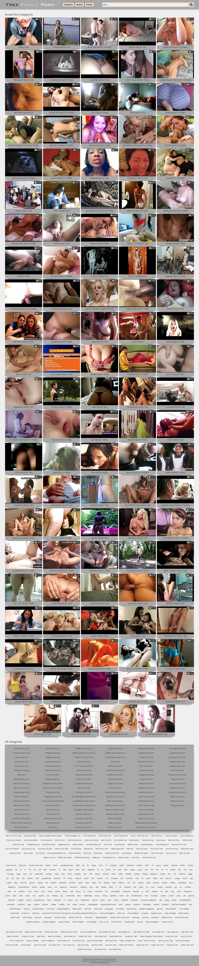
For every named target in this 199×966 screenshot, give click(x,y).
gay (191, 878)
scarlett (160, 887)
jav (120, 887)
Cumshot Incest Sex (53, 770)
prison (102, 900)
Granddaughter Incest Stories (84, 796)
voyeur (132, 870)
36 (16, 870)
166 (185, 870)
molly (121, 896)
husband (182, 874)
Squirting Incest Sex (146, 818)
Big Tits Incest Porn (22, 788)
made (75, 904)
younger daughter (49, 922)
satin (109, 900)
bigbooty (63, 887)
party (141, 887)
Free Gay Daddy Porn (88, 932)
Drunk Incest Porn (52, 805)
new (146, 870)
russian (163, 896)
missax (94, 900)
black (71, 870)
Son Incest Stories (146, 810)
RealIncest (96, 857)
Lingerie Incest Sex (115, 783)
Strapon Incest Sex (177, 753)
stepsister (126, 891)
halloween (188, 891)
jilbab (111, 887)
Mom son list (60, 840)
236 (23, 878)
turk (134, 887)
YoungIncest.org (33, 844)
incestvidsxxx (127, 853)
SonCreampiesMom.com (56, 853)
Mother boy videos (141, 853)
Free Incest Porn (156, 849)
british (86, 878)
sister (70, 874)
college (53, 904)
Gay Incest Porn (84, 788)
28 (114, 870)
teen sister (89, 917)
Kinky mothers (78, 844)
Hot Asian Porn (54, 945)
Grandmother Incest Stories (83, 805)
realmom (11, 900)
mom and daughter (107, 913)
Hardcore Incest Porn (84, 827)
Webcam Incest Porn (177, 792)
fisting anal (98, 909)
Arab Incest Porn (22, 761)
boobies (188, 887)
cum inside (120, 909)
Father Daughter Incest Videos (50, 836)
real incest (87, 853)
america (156, 883)
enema (172, 870)
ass (181, 887)
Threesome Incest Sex (177, 775)
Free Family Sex (46, 840)
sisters (97, 896)
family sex (22, 865)
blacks (34, 887)
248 (90, 874)
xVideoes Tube (123, 857)
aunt (29, 891)
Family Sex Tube (30, 836)
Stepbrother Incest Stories (146, 823)
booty (70, 878)
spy (17, 878)
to (166, 870)
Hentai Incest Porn (115, 748)
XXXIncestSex (187, 840)
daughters (12, 887)
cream (90, 891)
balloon (121, 883)
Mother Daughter (115, 818)
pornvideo (11, 904)
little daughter (171, 909)
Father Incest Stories (83, 748)
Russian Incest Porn (146, 788)
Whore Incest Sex (177, 796)
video (148, 883)
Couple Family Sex (52, 757)
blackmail (62, 883)
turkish (165, 865)
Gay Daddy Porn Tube (14, 932)
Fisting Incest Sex (84, 770)
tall (184, 896)
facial (57, 874)
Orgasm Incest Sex (146, 753)
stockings (154, 896)
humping (127, 887)
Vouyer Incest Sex (177, 788)
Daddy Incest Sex (53, 779)
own (146, 896)
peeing (40, 883)
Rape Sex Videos (13, 936)
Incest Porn (115, 761)
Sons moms (40, 853)
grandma (113, 896)
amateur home (38, 909)
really (94, 883)
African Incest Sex (21, 748)
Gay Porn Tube (83, 945)
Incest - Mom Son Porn (139, 836)
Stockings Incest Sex (177, 748)
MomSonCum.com (75, 840)
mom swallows (133, 913)
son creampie (184, 909)
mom (101, 865)
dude (9, 891)
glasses (32, 883)
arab (87, 883)
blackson (57, 878)
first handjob (92, 922)
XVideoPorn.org (147, 840)
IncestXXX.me (120, 844)
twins (79, 896)
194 (99, 883)
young (158, 865)
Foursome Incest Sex (83, 775)
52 (21, 870)
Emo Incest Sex (53, 814)
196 (128, 883)
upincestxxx (88, 849)
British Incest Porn (21, 814)
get (7, 878)
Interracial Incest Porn (115, 770)
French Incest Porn (84, 779)
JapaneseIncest (64, 844)
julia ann (160, 909)
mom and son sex (28, 849)
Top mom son (171, 853)
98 (161, 891)
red (46, 883)
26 (152, 865)
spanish (128, 904)
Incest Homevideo (31, 840)
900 (45, 870)
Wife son (130, 849)
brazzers (169, 878)
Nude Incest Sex (115, 823)
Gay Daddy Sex (173, 932)
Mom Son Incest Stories (115, 810)
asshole (156, 904)
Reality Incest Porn (146, 783)
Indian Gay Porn (142, 945)
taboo (80, 883)
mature (30, 878)
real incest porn (142, 849)
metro (185, 878)
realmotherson (24, 887)
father (65, 891)
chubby (145, 874)
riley (160, 900)
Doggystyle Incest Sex (53, 796)
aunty (140, 870)
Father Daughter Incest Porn (84, 753)
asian (77, 870)
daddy (93, 865)
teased (162, 874)
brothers (22, 891)
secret (7, 896)
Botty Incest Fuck (22, 810)
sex (48, 896)
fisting (104, 896)
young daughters (63, 909)
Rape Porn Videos (54, 936)
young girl (47, 917)
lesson (78, 891)
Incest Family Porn (121, 836)
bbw (83, 870)
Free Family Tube (120, 840)
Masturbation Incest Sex (115, 792)
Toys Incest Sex (177, 779)
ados (14, 896)
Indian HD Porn (172, 945)
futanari (100, 878)
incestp (82, 904)
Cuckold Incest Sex (52, 766)
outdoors (165, 904)
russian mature (167, 922)
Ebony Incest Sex (53, 810)
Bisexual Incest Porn (21, 792)
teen (63, 874)
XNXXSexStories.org (82, 857)
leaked (48, 865)
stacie (179, 891)
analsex (107, 883)
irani (190, 904)
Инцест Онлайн (32, 941)
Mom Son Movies (12, 849)
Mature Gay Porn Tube (33, 932)
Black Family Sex (21, 796)
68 (40, 870)
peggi (190, 874)
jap (176, 887)
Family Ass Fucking (21, 770)
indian (120, 874)
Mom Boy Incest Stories (115, 805)
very (172, 891)
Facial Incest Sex (52, 823)
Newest (79, 5)
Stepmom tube (15, 853)
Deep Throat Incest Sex (53, 788)
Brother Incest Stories (22, 818)
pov (127, 896)
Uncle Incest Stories (177, 783)
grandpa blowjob (66, 865)
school (171, 896)
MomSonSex (134, 840)
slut (106, 891)
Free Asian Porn (69, 945)
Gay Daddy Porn (124, 932)
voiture (97, 874)
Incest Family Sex (186, 836)
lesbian (103, 887)
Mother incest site (112, 853)
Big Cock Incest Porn (21, 783)
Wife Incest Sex (177, 801)
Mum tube (135, 857)
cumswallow (115, 891)
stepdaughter (93, 904)
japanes (9, 870)
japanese (153, 874)
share (50, 887)
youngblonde (46, 878)
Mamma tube (133, 844)
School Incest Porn (146, 792)
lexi (76, 900)
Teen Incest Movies (13, 840)
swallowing (88, 896)
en (102, 870)
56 (162, 870)
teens (36, 891)
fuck (24, 874)
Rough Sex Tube (28, 936)
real (161, 878)
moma (57, 891)
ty (84, 891)
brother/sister (137, 896)
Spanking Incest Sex (146, 814)
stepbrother (84, 900)
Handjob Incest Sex (84, 823)
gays (29, 904)
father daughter (78, 922)
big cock (27, 909)
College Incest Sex (52, 753)
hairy (16, 883)
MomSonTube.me (149, 857)
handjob (78, 874)
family (182, 865)
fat (157, 870)
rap (61, 896)
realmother (39, 874)
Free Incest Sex (78, 941)
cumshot (52, 870)
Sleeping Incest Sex (146, 801)
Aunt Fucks (21, 775)
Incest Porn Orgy (146, 757)
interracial (98, 891)
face (137, 878)
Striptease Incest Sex (177, 757)
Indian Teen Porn (157, 945)
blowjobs (57, 900)
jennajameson (39, 900)
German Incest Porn (84, 792)
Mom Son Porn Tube (13, 836)
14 (106, 865)
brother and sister (182, 917)
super (148, 878)
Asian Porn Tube (40, 945)
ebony (28, 900)
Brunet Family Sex (21, 827)
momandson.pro (147, 844)
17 (25, 870)
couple (8, 883)
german (191, 896)
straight (21, 900)
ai (142, 891)
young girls (109, 909)
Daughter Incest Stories (53, 783)
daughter (91, 870)
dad (97, 887)
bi (98, 870)
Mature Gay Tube (51, 932)
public (122, 865)
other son (121, 913)
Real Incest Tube (187, 849)
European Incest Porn (53, 818)
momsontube (76, 849)
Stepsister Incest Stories (146, 827)
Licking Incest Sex (115, 779)
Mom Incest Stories (115, 801)
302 (92, 878)
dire (166, 891)
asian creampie (170, 913)
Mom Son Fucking (91, 840)
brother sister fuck (36, 865)
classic (70, 900)
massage (10, 874)
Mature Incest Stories (115, 796)
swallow (54, 883)
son (56, 887)
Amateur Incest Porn (21, 753)
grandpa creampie (33, 922)
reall (84, 874)
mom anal (50, 909)
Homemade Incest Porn (115, 757)
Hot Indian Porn (100, 949)
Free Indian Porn (115, 949)
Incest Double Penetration (53, 801)
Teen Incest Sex (177, 770)
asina (178, 896)
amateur (129, 878)
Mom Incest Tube (61, 849)
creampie (114, 878)
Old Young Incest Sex (146, 748)
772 (133, 883)
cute (191, 870)
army (43, 891)
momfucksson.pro (49, 844)
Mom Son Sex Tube (179, 844)
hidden (172, 883)
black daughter (15, 909)
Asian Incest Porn (22, 766)
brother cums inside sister (120, 917)
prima (108, 870)
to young (144, 913)
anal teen (87, 909)
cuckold (137, 874)
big (13, 878)
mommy (23, 883)
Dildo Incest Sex (52, 792)
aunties (41, 896)
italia (114, 883)
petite (174, 900)
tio (15, 891)
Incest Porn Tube (11, 945)
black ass (35, 913)
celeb (78, 865)
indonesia (130, 865)
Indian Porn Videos (85, 949)
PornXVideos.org (109, 857)
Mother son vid (49, 857)
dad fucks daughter (179, 904)
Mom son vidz (184, 853)
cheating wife (129, 922)
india (21, 896)
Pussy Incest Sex (146, 779)
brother (141, 883)
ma (147, 887)
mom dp (145, 917)
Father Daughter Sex (72, 836)
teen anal (37, 917)
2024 (147, 865)
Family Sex (52, 827)
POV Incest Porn (146, 766)
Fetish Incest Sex (84, 761)
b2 (142, 878)
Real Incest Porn (102, 849)
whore (116, 900)
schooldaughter (185, 900)
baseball (169, 887)
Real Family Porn (105, 836)
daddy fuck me (166, 917)
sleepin (42, 887)
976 (30, 874)
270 (174, 874)
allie (125, 870)
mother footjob (60, 917)
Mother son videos (65, 857)
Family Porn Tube (84, 936)
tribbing (128, 874)
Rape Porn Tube (187, 932)
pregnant (113, 865)
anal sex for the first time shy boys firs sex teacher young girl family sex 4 (69, 913)
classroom (73, 887)
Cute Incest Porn (53, 775)
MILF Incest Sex (115, 788)
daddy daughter (101, 917)
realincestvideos (75, 853)
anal (37, 878)
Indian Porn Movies (126, 945)
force (191, 883)
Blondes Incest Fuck (22, 801)
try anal (140, 922)
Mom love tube (18, 844)
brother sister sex (75, 917)
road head (155, 917)
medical (106, 874)
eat (68, 904)
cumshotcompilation (149, 900)
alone (49, 900)
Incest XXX (108, 844)
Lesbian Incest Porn (115, 775)
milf (71, 891)
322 (152, 870)
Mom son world (157, 853)
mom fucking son (162, 844)
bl (64, 900)
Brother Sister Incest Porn (21, 823)
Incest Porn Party (146, 770)
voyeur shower (64, 922)
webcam (174, 865)
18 (30, 870)
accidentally (70, 896)
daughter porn (156, 913)
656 (179, 870)
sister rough (27, 917)
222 (35, 870)
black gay (135, 917)
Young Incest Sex (177, 805)
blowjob (136, 891)
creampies (134, 900)
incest (55, 865)
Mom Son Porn (157, 836)
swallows (83, 887)
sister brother (116, 922)
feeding (55, 896)
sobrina (36, 904)
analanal (124, 900)
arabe (155, 878)
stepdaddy (147, 904)
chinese (190, 865)
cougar (177, 878)
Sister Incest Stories (146, 796)
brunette (136, 904)
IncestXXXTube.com (93, 844)
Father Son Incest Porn (84, 757)
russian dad (14, 913)
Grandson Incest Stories (84, 810)
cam (34, 896)
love (91, 887)
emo (147, 891)
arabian (164, 883)
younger (49, 874)
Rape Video (41, 936)
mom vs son (104, 922)
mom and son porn (45, 849)
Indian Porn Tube (187, 945)
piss (122, 878)
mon (152, 887)
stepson (78, 878)
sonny (50, 891)
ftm (169, 874)
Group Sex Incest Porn (84, 818)
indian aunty (77, 909)
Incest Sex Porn (186, 936)
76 (64, 878)
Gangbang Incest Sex (83, 783)
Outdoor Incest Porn (146, 761)
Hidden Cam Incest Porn (115, 753)
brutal (27, 896)
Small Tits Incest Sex (146, 805)
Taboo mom (28, 853)
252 (106, 878)
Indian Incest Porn (115, 766)
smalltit (61, 904)
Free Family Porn (89, 836)
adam (113, 874)
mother (139, 865)
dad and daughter (152, 922)
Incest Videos (26, 945)
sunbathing (182, 883)
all (83, 865)
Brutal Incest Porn (52, 748)
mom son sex (11, 865)
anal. (120, 904)
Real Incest (98, 853)
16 (59, 870)
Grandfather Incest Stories (84, 801)
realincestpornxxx (117, 849)
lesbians (155, 891)
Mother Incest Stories (115, 814)
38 (88, 865)
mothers (72, 883)
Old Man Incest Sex (115, 827)
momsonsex (160, 840)
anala (18, 874)
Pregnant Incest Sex (146, 775)
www (119, 870)
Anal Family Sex (21, 757)
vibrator (45, 904)
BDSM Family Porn (21, 779)
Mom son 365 (106, 840)
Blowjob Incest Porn (21, 805)
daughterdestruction (108, 904)
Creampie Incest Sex (52, 761)
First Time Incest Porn (84, 766)
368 (64, 870)
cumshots (21, 904)
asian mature (131, 909)
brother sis (26, 913)
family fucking (184, 913)
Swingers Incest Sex (177, 766)
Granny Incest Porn (84, 814)
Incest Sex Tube (171, 836)
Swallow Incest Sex (177, 761)
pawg (167, 900)
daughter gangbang (146, 909)
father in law (15, 917)
